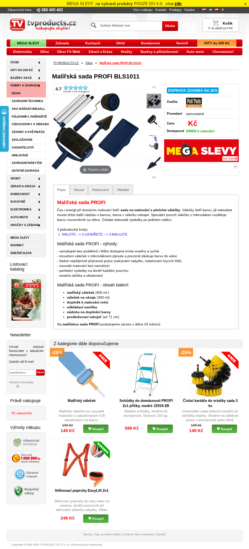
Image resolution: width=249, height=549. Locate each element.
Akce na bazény (144, 534)
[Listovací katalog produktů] (26, 300)
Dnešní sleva (21, 253)
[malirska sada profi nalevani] (154, 142)
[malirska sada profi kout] (154, 163)
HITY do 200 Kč (217, 43)
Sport (15, 178)
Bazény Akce (21, 78)
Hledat (170, 26)
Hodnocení (100, 190)
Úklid (120, 43)
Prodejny (175, 10)
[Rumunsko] (223, 10)
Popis (61, 190)
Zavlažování (22, 140)
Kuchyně (92, 43)
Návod (79, 190)
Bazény (87, 534)
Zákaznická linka (19, 10)
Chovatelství (223, 52)
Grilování (20, 155)
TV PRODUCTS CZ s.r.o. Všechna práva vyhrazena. (71, 544)
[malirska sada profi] (154, 122)
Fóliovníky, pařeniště (29, 116)
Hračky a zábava (24, 225)
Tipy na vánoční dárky (108, 534)
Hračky (126, 52)
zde (178, 3)
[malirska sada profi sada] (154, 101)
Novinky (17, 245)
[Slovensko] (204, 10)
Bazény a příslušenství (159, 52)
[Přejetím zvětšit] (96, 129)
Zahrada (62, 43)
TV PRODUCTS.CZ (66, 63)
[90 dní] (26, 474)
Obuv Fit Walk (68, 52)
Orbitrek (128, 534)
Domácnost (150, 43)
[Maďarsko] (211, 10)
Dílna (44, 52)
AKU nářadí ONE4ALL (28, 109)
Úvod (14, 62)
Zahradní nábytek (27, 163)
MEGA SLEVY (28, 43)
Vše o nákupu (142, 10)
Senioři (182, 43)
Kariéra (190, 10)
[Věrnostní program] (26, 442)
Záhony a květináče (28, 132)
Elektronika (22, 52)
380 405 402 (52, 10)
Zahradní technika (27, 101)
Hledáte (123, 190)
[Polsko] (217, 10)
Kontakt (160, 10)
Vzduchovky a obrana (29, 124)
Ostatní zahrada (25, 170)
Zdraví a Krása (100, 52)
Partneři (161, 534)
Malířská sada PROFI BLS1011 (120, 63)
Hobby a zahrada (25, 85)
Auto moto (195, 52)
